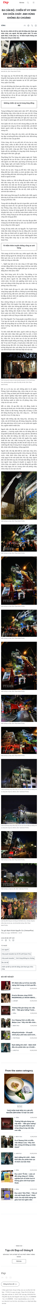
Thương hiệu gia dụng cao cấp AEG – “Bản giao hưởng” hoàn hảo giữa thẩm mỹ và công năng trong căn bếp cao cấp (25, 1125)
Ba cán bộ (5, 962)
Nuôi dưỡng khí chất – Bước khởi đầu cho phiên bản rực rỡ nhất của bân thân (24, 1047)
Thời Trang (16, 988)
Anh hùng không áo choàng (25, 958)
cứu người (5, 949)
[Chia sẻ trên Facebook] (25, 25)
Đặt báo (21, 2)
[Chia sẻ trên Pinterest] (28, 25)
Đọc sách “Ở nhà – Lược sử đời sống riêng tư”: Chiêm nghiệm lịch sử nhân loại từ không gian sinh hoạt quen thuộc (25, 1178)
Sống (3, 25)
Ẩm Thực (19, 1106)
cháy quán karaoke (8, 958)
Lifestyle (16, 1050)
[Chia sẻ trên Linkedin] (36, 25)
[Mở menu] (33, 2)
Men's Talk (16, 1025)
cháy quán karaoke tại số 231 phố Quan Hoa (16, 954)
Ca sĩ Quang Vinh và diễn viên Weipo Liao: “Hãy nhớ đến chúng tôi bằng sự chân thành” (24, 1022)
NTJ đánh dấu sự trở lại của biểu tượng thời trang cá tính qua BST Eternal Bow (24, 985)
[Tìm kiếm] (28, 2)
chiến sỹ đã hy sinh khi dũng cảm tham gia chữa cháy (17, 968)
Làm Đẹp (15, 1000)
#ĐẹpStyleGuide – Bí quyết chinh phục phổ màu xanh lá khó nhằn (24, 1035)
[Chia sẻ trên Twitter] (32, 25)
